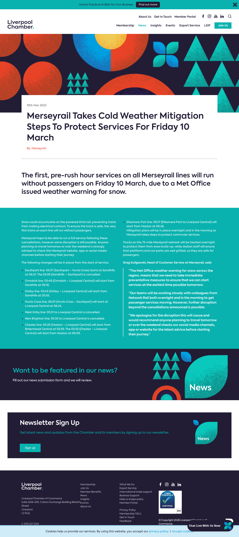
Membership (125, 25)
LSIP (207, 25)
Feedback (126, 520)
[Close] (235, 4)
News (142, 25)
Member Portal (185, 17)
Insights (155, 25)
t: (30, 523)
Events (170, 25)
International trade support (136, 491)
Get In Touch (163, 17)
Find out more (148, 4)
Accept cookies (183, 531)
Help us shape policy (131, 499)
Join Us (223, 25)
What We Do (127, 484)
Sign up (30, 448)
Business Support (129, 495)
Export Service (189, 25)
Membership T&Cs (130, 513)
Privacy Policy (128, 509)
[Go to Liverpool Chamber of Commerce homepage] (21, 24)
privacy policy (158, 531)
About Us (145, 17)
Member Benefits (90, 491)
